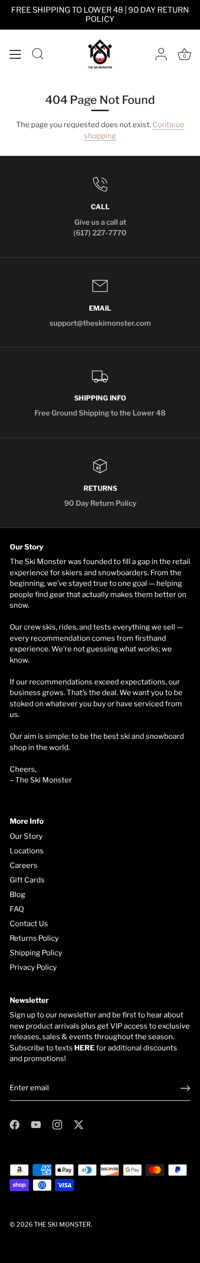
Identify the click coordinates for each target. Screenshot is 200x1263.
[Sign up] (185, 1088)
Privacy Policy (33, 967)
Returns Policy (34, 938)
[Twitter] (78, 1124)
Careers (23, 865)
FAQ (17, 909)
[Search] (38, 55)
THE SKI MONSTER (62, 1224)
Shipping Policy (36, 952)
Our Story (26, 836)
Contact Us (29, 923)
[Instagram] (57, 1124)
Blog (17, 894)
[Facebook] (14, 1124)
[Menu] (15, 54)
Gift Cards (27, 880)
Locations (27, 851)
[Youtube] (36, 1124)
